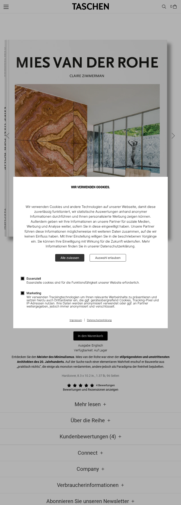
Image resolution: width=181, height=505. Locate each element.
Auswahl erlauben (108, 258)
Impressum (76, 320)
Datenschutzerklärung (99, 320)
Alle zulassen (69, 258)
